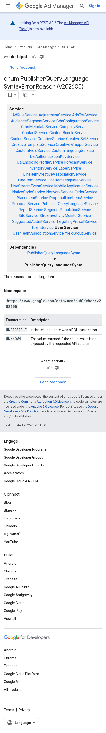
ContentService (23, 138)
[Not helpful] (41, 57)
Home (8, 47)
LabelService (69, 168)
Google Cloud (14, 603)
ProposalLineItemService (71, 198)
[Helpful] (34, 57)
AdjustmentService (55, 115)
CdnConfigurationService (77, 121)
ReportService (30, 209)
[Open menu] (8, 6)
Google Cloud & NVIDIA (21, 481)
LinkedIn (10, 526)
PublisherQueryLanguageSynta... (54, 253)
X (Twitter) (12, 534)
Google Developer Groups (23, 457)
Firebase (10, 579)
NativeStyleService (28, 192)
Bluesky (10, 510)
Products (25, 47)
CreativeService (51, 138)
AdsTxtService (84, 115)
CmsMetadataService (39, 127)
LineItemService (32, 180)
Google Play (13, 611)
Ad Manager (59, 6)
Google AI (11, 682)
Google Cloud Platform (21, 674)
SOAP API (69, 47)
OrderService (86, 192)
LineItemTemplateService (69, 180)
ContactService (35, 132)
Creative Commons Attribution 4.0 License (39, 401)
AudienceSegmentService (33, 121)
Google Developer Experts (24, 465)
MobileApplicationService (76, 186)
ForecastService (78, 162)
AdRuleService (25, 115)
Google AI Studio (17, 587)
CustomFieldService (33, 150)
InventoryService (42, 168)
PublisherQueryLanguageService (69, 203)
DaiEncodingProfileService (40, 162)
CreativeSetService (82, 138)
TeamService (42, 227)
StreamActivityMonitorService (65, 215)
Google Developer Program (25, 449)
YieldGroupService (81, 233)
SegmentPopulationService (67, 209)
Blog (7, 502)
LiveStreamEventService (32, 186)
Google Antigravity (18, 595)
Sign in (94, 6)
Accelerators (14, 473)
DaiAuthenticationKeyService (55, 156)
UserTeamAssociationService (38, 233)
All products (13, 690)
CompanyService (73, 127)
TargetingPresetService (76, 221)
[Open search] (82, 6)
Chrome (10, 571)
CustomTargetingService (73, 150)
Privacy (24, 710)
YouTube (11, 542)
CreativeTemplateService (33, 144)
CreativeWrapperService (77, 144)
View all (10, 619)
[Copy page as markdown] (25, 95)
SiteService (28, 215)
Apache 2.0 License (45, 406)
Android (10, 563)
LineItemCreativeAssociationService (54, 174)
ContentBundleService (68, 132)
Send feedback (23, 67)
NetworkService (60, 192)
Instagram (12, 518)
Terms (9, 710)
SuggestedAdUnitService (33, 221)
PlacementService (32, 198)
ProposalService (26, 203)
